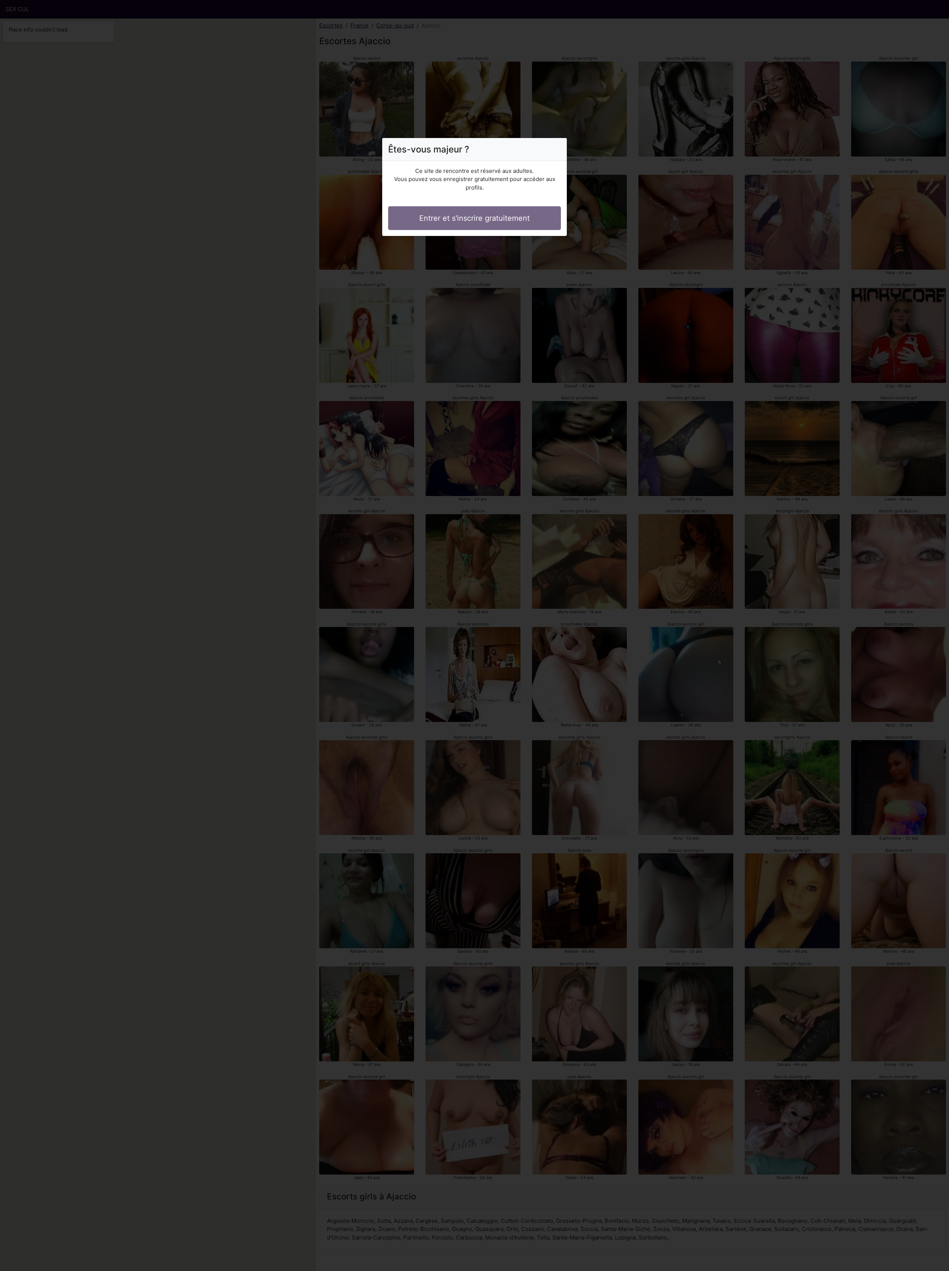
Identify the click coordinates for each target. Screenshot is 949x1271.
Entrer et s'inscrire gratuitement (474, 218)
